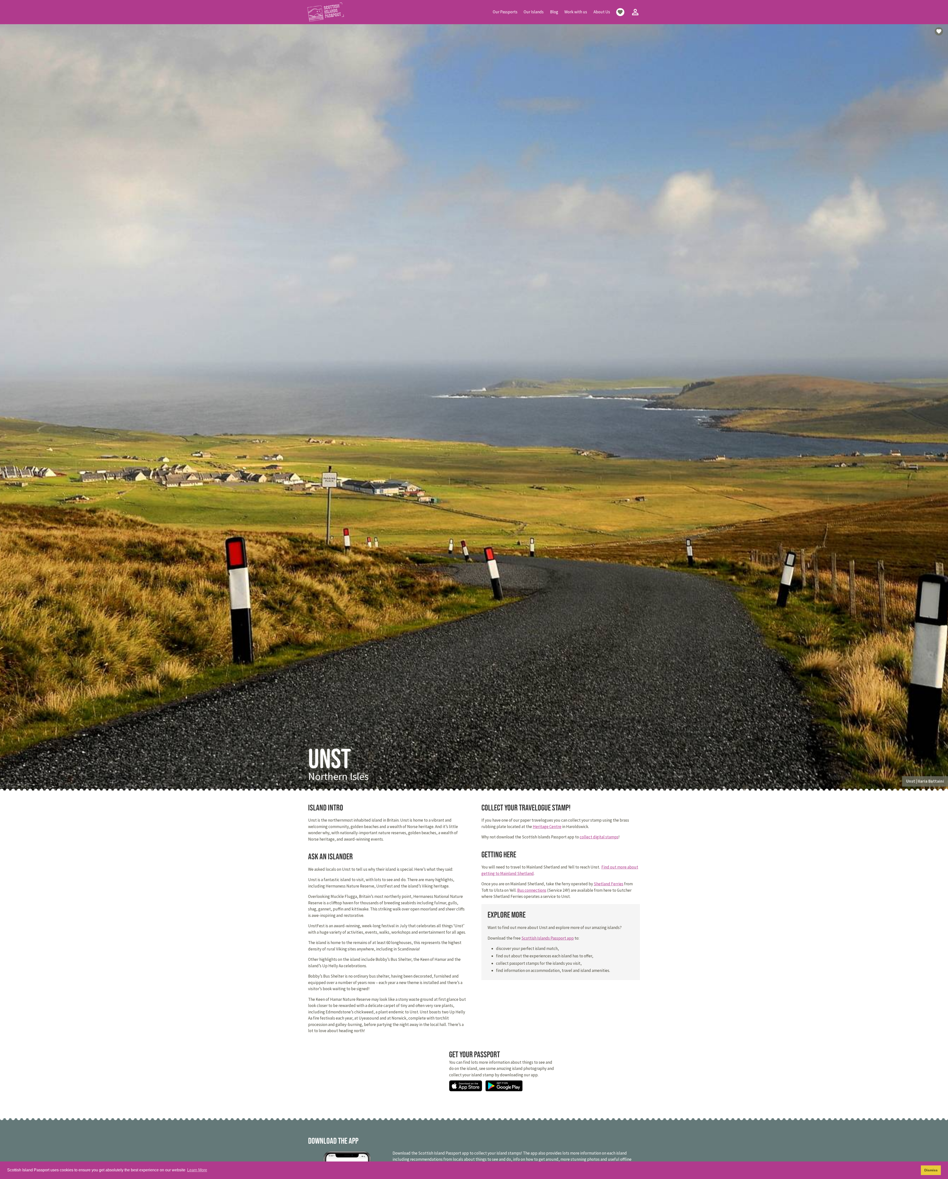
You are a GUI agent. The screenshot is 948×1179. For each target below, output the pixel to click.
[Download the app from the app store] (465, 1086)
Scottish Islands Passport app (547, 938)
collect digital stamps (599, 837)
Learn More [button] (197, 1170)
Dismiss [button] (931, 1170)
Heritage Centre (547, 826)
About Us (601, 12)
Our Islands (534, 12)
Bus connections (531, 890)
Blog (554, 12)
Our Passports (505, 12)
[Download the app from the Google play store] (504, 1086)
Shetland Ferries (608, 884)
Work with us (575, 12)
